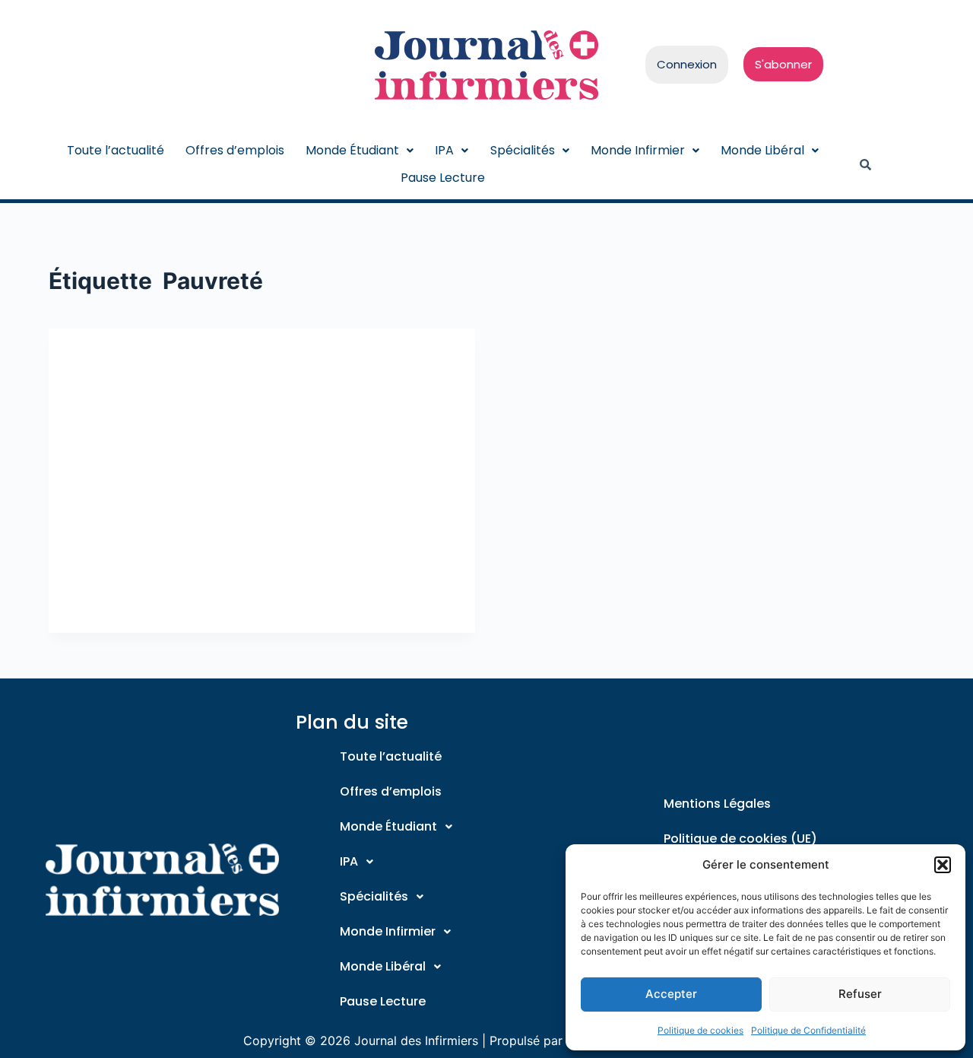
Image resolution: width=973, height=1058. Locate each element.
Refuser (860, 994)
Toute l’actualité (115, 150)
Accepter (671, 994)
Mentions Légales (717, 803)
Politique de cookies (700, 1030)
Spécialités (522, 150)
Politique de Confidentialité (808, 1030)
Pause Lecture (443, 177)
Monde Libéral (762, 150)
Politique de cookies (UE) (740, 838)
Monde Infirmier (638, 150)
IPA (444, 150)
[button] (942, 864)
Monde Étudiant (352, 150)
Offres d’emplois (234, 150)
